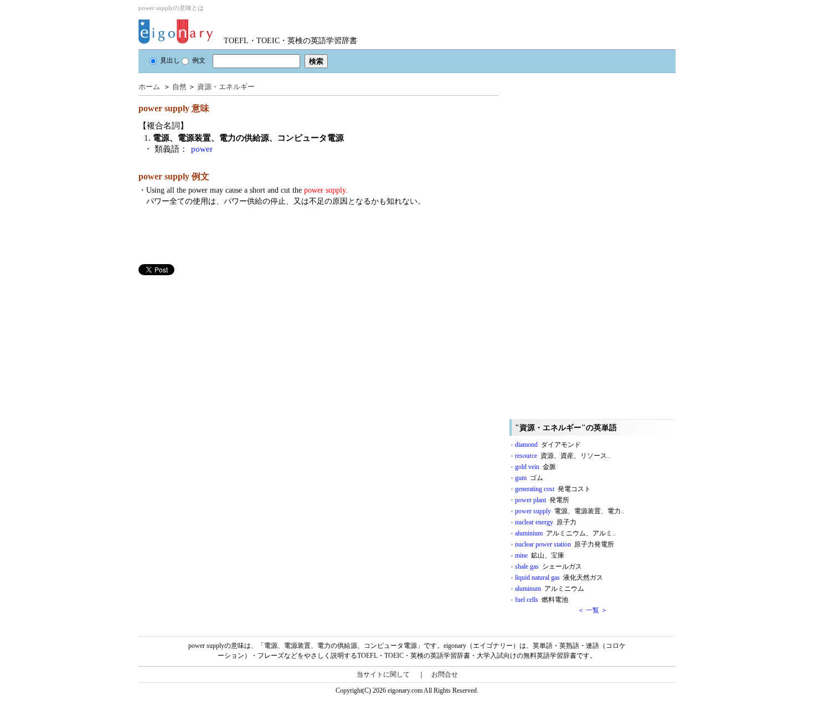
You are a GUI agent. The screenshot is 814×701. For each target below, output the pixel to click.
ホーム (149, 87)
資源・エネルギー (226, 87)
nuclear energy (545, 522)
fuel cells (541, 600)
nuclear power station (564, 544)
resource (562, 456)
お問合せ (444, 674)
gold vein (535, 467)
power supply (569, 511)
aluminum (549, 588)
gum (529, 478)
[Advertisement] (221, 353)
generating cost (553, 489)
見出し (170, 60)
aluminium (565, 533)
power (202, 149)
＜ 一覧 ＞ (592, 610)
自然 (179, 87)
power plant (542, 500)
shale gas (548, 566)
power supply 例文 (173, 176)
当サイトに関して (383, 674)
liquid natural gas (559, 577)
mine (539, 555)
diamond (548, 445)
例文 (198, 60)
